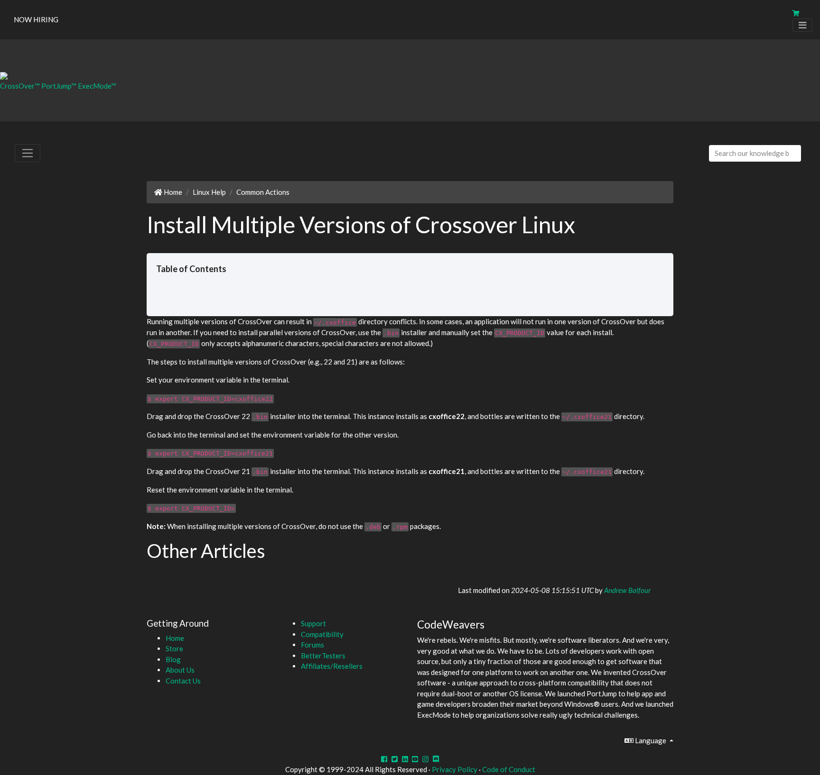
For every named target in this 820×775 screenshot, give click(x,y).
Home (172, 192)
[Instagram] (425, 759)
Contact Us (183, 680)
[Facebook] (384, 759)
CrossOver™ (20, 86)
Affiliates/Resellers (332, 666)
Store (174, 648)
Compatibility (322, 634)
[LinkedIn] (405, 759)
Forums (312, 644)
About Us (180, 670)
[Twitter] (394, 759)
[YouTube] (415, 759)
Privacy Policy (454, 769)
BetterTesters (323, 655)
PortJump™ (58, 86)
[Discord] (435, 759)
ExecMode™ (97, 86)
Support (313, 623)
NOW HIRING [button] (36, 19)
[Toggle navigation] (802, 25)
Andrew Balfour (627, 590)
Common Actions (262, 192)
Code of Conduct (508, 769)
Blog (173, 659)
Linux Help (209, 192)
